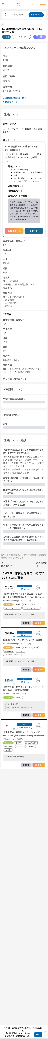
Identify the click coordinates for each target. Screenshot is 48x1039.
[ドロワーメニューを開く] (3, 4)
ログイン (33, 230)
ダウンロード (37, 15)
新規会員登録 (14, 230)
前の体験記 (6, 565)
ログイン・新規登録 (39, 4)
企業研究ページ (10, 101)
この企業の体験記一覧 (13, 97)
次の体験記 (41, 562)
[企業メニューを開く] (9, 587)
